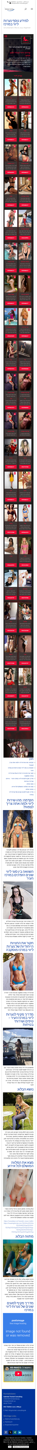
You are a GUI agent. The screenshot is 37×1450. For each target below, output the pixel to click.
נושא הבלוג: (30, 784)
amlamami (9, 28)
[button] (6, 1432)
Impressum (8, 1422)
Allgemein (27, 28)
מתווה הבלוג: (30, 789)
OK (10, 1447)
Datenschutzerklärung (12, 1419)
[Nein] (34, 1443)
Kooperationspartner (11, 1425)
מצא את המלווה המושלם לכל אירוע (23, 786)
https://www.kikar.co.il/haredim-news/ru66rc (19, 1221)
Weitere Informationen (20, 1447)
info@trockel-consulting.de (17, 1410)
